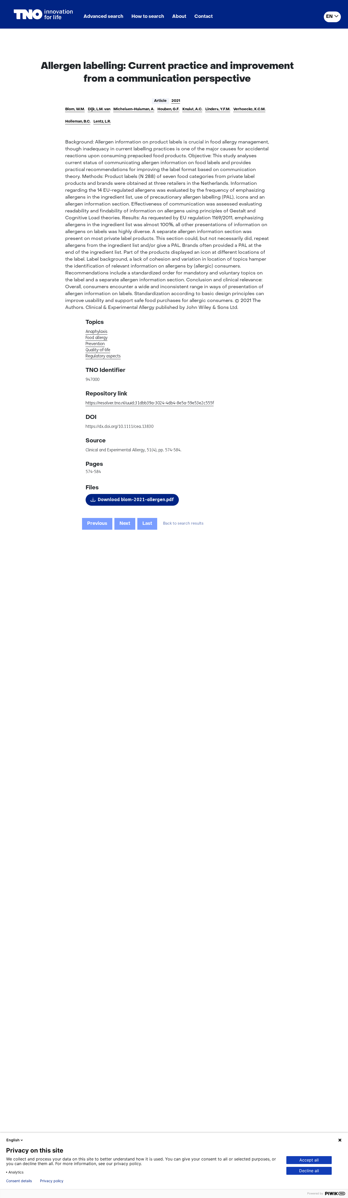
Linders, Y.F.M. (217, 109)
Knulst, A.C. (192, 109)
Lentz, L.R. (102, 121)
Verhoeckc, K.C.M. (249, 109)
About (179, 17)
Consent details (19, 1181)
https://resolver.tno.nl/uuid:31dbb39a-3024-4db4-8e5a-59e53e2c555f (150, 403)
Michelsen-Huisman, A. (133, 109)
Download (136, 499)
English (13, 1140)
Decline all (309, 1170)
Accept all (309, 1160)
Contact (203, 17)
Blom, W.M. (75, 109)
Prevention (95, 343)
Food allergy (97, 337)
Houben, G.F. (168, 109)
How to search (147, 17)
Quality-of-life (98, 349)
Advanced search (103, 17)
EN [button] (329, 17)
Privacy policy (51, 1181)
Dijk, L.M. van (99, 109)
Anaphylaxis (97, 331)
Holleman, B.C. (77, 121)
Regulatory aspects (103, 356)
